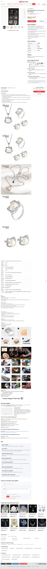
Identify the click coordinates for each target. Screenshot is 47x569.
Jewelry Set (16, 6)
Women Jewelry (25, 431)
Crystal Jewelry (12, 548)
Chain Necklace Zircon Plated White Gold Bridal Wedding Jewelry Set (33, 528)
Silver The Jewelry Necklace (5, 559)
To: (5, 486)
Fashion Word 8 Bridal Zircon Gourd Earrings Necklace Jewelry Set (33, 514)
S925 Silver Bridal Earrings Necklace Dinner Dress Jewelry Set (23, 514)
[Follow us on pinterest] (44, 563)
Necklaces (14, 432)
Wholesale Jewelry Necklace (16, 557)
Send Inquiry (32, 21)
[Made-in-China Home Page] (23, 1)
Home (2, 6)
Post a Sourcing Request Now (11, 498)
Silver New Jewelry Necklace (36, 557)
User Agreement (28, 566)
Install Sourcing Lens (24, 563)
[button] (1, 1)
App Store (3, 563)
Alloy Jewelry (37, 538)
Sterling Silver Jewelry (5, 548)
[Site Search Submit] (34, 4)
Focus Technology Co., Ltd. (17, 566)
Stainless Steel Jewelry (27, 538)
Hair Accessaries (14, 539)
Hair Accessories (16, 431)
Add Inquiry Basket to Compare (14, 30)
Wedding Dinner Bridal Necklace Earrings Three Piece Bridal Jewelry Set (4, 514)
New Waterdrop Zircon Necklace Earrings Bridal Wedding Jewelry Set (4, 528)
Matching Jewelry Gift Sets (28, 548)
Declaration (33, 566)
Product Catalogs (13, 536)
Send (8, 496)
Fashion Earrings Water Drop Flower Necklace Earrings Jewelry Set (23, 528)
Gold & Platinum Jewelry (19, 548)
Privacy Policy (37, 566)
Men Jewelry (21, 431)
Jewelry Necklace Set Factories (6, 554)
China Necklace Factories (35, 554)
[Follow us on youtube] (42, 563)
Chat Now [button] (42, 21)
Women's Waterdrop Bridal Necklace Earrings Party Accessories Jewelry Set (41, 528)
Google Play (9, 563)
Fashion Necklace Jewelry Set (16, 554)
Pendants (2, 432)
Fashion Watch (11, 431)
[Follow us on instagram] (41, 563)
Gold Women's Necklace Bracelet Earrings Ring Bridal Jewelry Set (14, 528)
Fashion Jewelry (14, 538)
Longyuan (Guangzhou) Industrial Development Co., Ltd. (32, 13)
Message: (4, 488)
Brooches (5, 432)
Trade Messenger (15, 563)
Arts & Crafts (5, 6)
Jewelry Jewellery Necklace (26, 557)
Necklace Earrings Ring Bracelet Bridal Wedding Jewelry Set (13, 514)
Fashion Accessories (11, 6)
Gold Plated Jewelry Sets (37, 548)
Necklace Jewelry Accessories (6, 557)
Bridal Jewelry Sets (4, 550)
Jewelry (7, 431)
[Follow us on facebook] (38, 563)
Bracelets (8, 432)
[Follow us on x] (40, 563)
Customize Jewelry (3, 538)
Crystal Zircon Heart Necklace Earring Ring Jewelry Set (41, 514)
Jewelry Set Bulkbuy (14, 559)
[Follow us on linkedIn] (45, 563)
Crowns (12, 432)
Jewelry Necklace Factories (26, 554)
